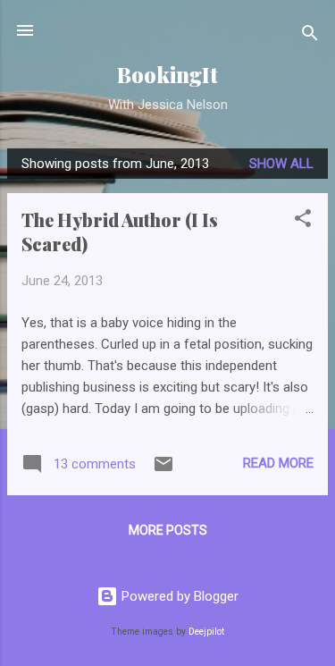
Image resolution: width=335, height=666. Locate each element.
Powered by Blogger (178, 596)
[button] (303, 221)
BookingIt (167, 75)
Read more (278, 463)
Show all (281, 164)
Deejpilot (206, 631)
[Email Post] (163, 470)
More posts (168, 530)
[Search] (310, 36)
